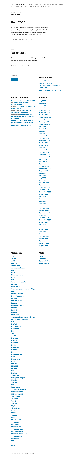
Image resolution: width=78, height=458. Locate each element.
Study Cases (15, 396)
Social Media (15, 387)
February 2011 (44, 152)
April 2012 (42, 133)
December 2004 (44, 241)
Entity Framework (17, 296)
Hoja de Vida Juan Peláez (20, 319)
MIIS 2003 (14, 352)
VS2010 (14, 415)
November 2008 (44, 187)
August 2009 (43, 171)
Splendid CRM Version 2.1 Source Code (21, 111)
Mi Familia (14, 350)
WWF (13, 445)
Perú (22, 41)
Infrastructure (16, 326)
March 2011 (43, 150)
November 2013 (44, 112)
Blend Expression (17, 275)
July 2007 (42, 224)
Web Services (16, 420)
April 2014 (42, 105)
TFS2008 (14, 399)
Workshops (15, 438)
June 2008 (42, 199)
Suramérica (30, 41)
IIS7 (12, 322)
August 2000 (43, 246)
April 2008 (42, 203)
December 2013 (44, 110)
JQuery (13, 336)
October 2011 (43, 143)
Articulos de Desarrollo (19, 268)
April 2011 (42, 147)
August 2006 (43, 229)
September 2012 (45, 124)
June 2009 (42, 175)
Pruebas (14, 373)
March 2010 (43, 159)
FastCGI (14, 308)
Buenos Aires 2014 (45, 83)
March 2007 (43, 227)
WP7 (13, 441)
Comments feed (44, 261)
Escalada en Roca (17, 301)
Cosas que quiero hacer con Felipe (23, 289)
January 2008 (44, 210)
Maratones (15, 347)
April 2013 (42, 119)
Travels (13, 401)
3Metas (14, 259)
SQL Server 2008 (17, 394)
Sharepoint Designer (18, 378)
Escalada (14, 298)
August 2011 (43, 145)
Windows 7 (15, 422)
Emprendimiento (17, 294)
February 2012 (44, 138)
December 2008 (44, 185)
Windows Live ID (17, 429)
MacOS (13, 345)
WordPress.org (44, 263)
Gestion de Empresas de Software (23, 317)
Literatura (14, 338)
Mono (13, 357)
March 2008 (43, 206)
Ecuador (18, 41)
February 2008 (44, 208)
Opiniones (14, 364)
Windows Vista (16, 436)
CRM (13, 291)
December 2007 (44, 213)
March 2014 (43, 108)
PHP (12, 371)
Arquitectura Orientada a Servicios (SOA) (20, 103)
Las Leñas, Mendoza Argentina (49, 85)
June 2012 (42, 129)
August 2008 (43, 194)
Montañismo (32, 65)
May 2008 (42, 201)
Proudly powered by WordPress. (27, 453)
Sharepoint (15, 375)
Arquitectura (15, 266)
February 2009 (44, 182)
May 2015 (42, 101)
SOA (12, 385)
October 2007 (44, 217)
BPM (12, 280)
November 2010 (44, 157)
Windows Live (16, 427)
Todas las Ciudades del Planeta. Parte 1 (23, 107)
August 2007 (43, 222)
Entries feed (43, 259)
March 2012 (43, 136)
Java (13, 333)
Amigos (14, 263)
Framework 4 (15, 315)
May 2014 (42, 103)
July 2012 (42, 126)
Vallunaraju (18, 52)
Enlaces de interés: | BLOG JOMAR (23, 101)
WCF (13, 417)
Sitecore (14, 382)
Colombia (15, 41)
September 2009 (45, 168)
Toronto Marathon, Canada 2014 (50, 90)
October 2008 (44, 189)
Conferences (15, 287)
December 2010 (44, 154)
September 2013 (45, 117)
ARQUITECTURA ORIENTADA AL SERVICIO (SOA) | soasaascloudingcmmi (22, 122)
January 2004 (44, 243)
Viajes (31, 39)
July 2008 (42, 196)
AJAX (13, 261)
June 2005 (42, 234)
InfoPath (14, 324)
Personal (14, 368)
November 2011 (44, 140)
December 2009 (44, 164)
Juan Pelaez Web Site (18, 4)
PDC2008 (14, 366)
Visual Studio (15, 408)
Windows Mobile (17, 431)
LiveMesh (14, 340)
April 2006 (42, 231)
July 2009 (42, 173)
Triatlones (14, 403)
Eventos (14, 303)
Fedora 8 (14, 312)
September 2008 (45, 192)
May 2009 (42, 178)
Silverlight (14, 380)
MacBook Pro (15, 343)
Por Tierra (25, 41)
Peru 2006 (18, 22)
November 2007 (44, 215)
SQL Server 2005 (17, 392)
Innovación (15, 329)
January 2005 (44, 239)
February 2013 (44, 122)
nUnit (13, 361)
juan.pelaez (15, 39)
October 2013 (44, 115)
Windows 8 (15, 424)
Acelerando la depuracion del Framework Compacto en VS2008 (22, 116)
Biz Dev (13, 273)
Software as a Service (18, 389)
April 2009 (42, 180)
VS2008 (14, 413)
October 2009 (44, 166)
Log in (41, 256)
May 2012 (42, 131)
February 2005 (44, 236)
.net (12, 256)
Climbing (14, 284)
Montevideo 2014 (45, 81)
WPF (12, 443)
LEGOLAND (43, 88)
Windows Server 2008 (19, 434)
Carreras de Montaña (18, 282)
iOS (12, 331)
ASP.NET (14, 270)
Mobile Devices (16, 354)
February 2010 (44, 161)
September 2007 (45, 220)
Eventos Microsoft (17, 305)
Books (13, 277)
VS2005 (14, 410)
